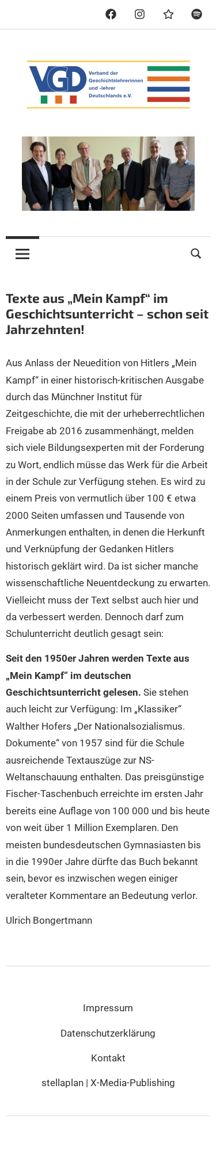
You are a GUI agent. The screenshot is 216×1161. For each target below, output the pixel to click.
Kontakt (108, 1058)
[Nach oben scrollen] (196, 1141)
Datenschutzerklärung (108, 1033)
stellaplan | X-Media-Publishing (108, 1082)
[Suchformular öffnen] (196, 252)
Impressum (108, 1008)
